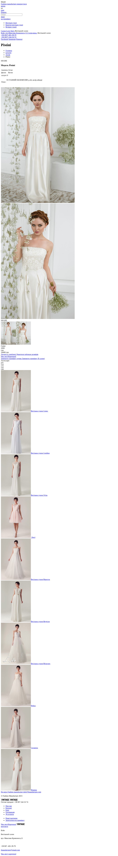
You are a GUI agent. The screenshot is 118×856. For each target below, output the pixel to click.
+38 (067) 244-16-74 (8, 37)
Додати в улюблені (8, 354)
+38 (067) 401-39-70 (8, 35)
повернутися (22, 4)
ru (1, 10)
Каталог (9, 808)
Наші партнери (11, 818)
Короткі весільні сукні (14, 25)
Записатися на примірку (15, 820)
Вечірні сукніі (11, 27)
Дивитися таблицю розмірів (27, 354)
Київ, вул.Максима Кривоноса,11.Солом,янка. (19, 33)
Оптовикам (10, 812)
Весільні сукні (11, 23)
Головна (9, 51)
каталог (9, 53)
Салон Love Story (8, 31)
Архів (8, 55)
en (3, 10)
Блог (7, 810)
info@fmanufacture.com (32, 792)
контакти (4, 826)
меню (3, 6)
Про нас (9, 806)
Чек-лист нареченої (8, 854)
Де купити (10, 814)
